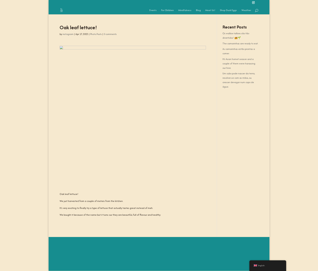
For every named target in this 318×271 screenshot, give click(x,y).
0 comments (110, 34)
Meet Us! (210, 10)
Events (153, 10)
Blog (198, 10)
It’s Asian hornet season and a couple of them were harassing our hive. (238, 63)
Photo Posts (96, 34)
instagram (68, 34)
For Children (167, 10)
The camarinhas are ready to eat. (240, 43)
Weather (246, 10)
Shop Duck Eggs (228, 10)
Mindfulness (184, 10)
